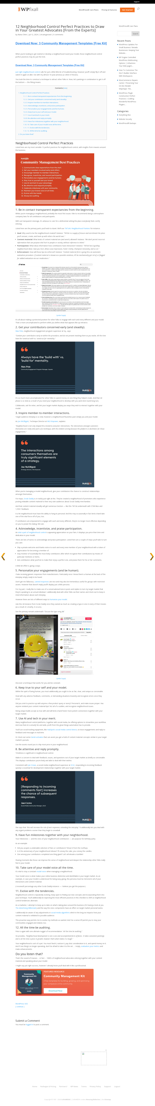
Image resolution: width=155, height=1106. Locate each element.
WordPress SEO (22, 1004)
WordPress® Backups (127, 123)
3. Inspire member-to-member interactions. (41, 102)
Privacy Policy (95, 1086)
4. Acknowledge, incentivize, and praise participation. (44, 106)
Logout (117, 1086)
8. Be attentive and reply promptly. (37, 118)
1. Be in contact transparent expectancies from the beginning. (47, 96)
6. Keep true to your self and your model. (40, 112)
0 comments (58, 34)
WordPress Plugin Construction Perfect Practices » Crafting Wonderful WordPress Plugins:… (127, 99)
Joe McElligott (23, 421)
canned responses (42, 581)
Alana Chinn (22, 34)
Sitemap (107, 1099)
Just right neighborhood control (28, 72)
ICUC (73, 765)
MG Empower (52, 421)
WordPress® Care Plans (88, 10)
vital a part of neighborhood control (32, 532)
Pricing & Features (109, 10)
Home (34, 1086)
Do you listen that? (26, 134)
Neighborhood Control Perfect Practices (33, 93)
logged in (29, 1024)
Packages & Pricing (48, 1086)
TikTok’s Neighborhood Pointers (77, 228)
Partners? (63, 1086)
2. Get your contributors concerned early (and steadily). (45, 99)
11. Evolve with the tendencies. (36, 128)
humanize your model (58, 599)
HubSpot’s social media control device (62, 729)
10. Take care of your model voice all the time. (42, 124)
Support (137, 2)
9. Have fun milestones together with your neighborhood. (46, 121)
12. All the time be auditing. (35, 131)
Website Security (125, 119)
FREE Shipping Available (94, 1063)
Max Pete (19, 331)
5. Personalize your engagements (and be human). (43, 109)
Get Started (127, 10)
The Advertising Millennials (26, 908)
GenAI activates (37, 737)
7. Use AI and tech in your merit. (36, 115)
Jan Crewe (32, 765)
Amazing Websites (93, 1099)
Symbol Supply (61, 315)
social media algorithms (60, 912)
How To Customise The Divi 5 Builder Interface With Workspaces (128, 73)
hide (65, 88)
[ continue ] (20, 1006)
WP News (74, 1086)
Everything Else (125, 115)
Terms (84, 1086)
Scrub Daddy (29, 498)
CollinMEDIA (65, 1099)
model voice (41, 871)
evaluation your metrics (90, 946)
